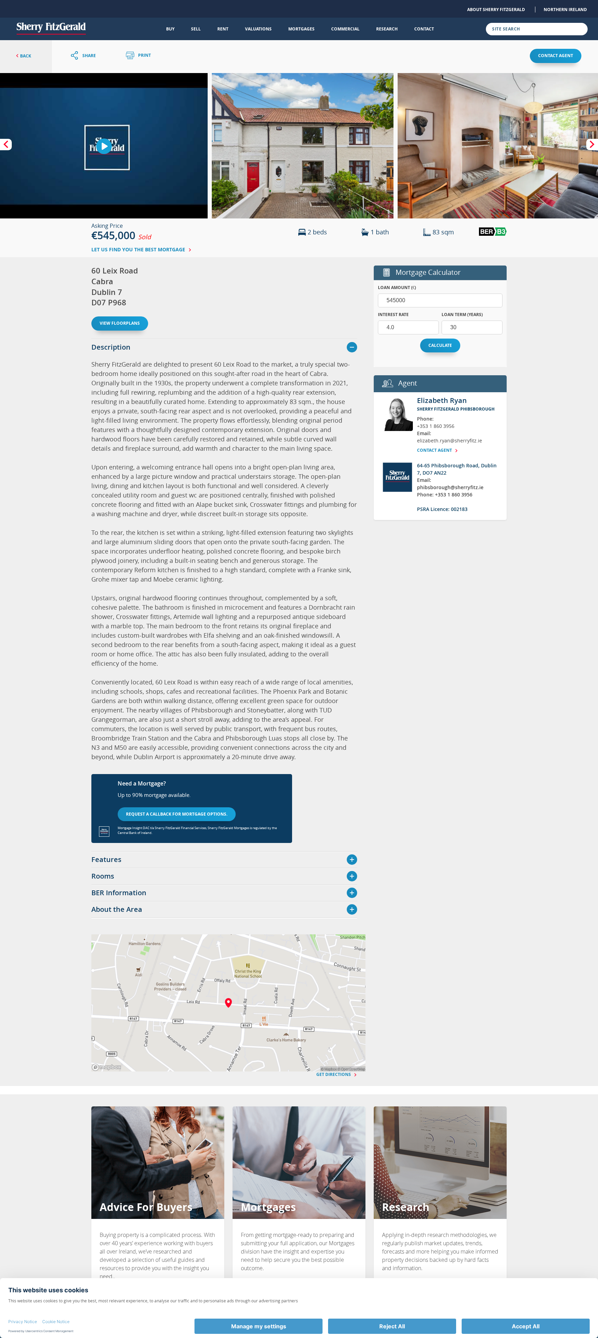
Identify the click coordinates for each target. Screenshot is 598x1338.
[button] (302, 145)
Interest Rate (393, 314)
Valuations (258, 29)
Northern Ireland (565, 9)
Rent (222, 29)
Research (387, 29)
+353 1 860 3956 (435, 426)
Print (144, 56)
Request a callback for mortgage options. (176, 814)
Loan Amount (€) (397, 287)
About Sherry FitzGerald (496, 9)
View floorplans (120, 323)
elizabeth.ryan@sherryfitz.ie (449, 440)
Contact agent (555, 56)
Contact (424, 29)
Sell (196, 29)
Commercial (345, 29)
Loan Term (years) (462, 314)
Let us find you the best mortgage (139, 249)
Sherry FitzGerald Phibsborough (456, 409)
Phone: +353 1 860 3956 (444, 494)
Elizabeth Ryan (442, 400)
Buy (170, 29)
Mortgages (301, 29)
